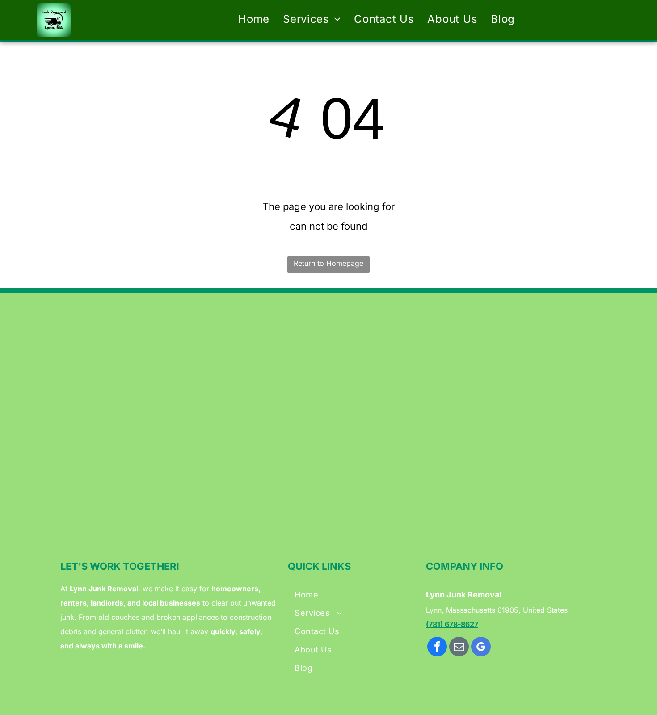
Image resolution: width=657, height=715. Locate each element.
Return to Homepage (328, 263)
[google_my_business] (481, 648)
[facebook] (437, 648)
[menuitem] (254, 19)
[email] (459, 648)
